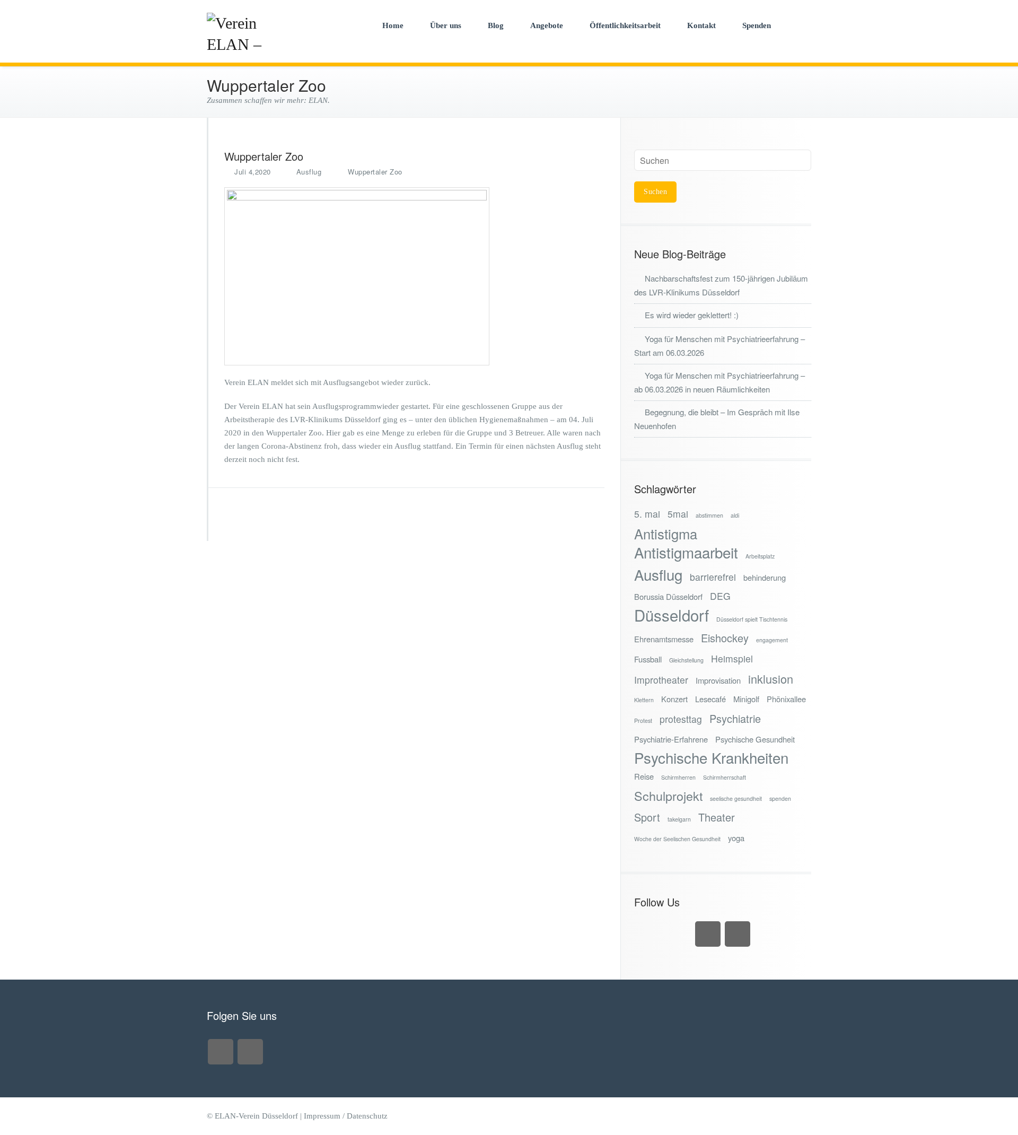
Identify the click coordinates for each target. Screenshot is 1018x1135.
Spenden (756, 25)
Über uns (445, 25)
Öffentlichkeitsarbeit (625, 25)
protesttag (681, 719)
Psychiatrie (735, 718)
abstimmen (709, 515)
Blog (496, 25)
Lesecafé (710, 698)
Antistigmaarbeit (686, 552)
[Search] (800, 25)
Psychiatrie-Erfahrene (671, 739)
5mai (678, 513)
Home (392, 25)
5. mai (647, 513)
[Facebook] (737, 934)
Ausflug (309, 172)
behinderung (764, 577)
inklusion (770, 678)
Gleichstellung (686, 660)
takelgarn (679, 819)
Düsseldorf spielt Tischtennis (751, 619)
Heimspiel (732, 658)
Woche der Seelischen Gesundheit (677, 839)
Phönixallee (786, 698)
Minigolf (746, 698)
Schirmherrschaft (724, 777)
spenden (780, 798)
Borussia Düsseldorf (668, 596)
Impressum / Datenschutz (346, 1116)
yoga (736, 837)
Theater (716, 817)
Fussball (648, 659)
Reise (644, 776)
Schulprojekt (668, 795)
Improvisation (718, 680)
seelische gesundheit (736, 798)
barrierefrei (713, 576)
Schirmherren (678, 777)
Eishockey (725, 637)
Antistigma (665, 533)
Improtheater (661, 679)
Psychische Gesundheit (755, 739)
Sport (647, 817)
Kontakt (701, 25)
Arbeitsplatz (760, 556)
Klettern (644, 700)
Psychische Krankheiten (711, 757)
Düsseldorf (671, 615)
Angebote (546, 25)
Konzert (674, 698)
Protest (643, 720)
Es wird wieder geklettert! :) (692, 314)
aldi (735, 515)
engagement (772, 640)
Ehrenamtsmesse (664, 638)
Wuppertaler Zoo (375, 172)
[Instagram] (708, 934)
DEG (720, 596)
